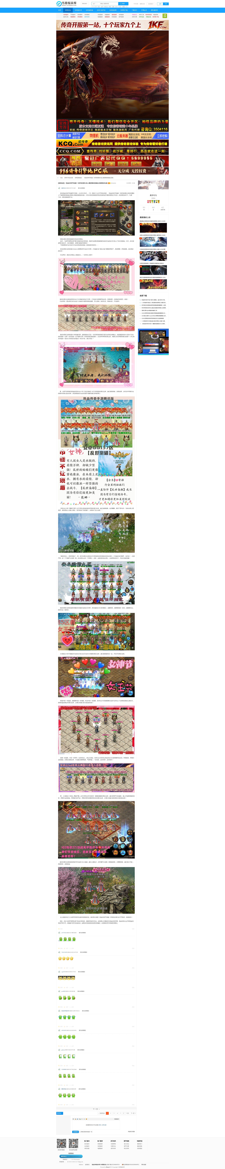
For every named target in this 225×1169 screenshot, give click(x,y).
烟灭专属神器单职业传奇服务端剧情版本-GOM (152, 277)
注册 (160, 3)
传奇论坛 (68, 10)
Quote (82, 1119)
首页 (59, 10)
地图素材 (100, 1148)
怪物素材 (100, 17)
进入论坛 (126, 1144)
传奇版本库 (78, 10)
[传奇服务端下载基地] (66, 3)
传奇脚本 (80, 14)
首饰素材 (121, 14)
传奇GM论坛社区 (68, 177)
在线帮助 (113, 1144)
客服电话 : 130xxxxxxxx (71, 1159)
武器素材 (100, 14)
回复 (61, 929)
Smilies (86, 1119)
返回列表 (102, 1113)
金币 (102, 6)
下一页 (132, 1113)
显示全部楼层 (81, 188)
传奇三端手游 (101, 10)
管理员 (153, 198)
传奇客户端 (124, 10)
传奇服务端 (89, 10)
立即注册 (104, 1125)
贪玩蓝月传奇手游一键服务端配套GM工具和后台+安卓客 (155, 323)
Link (80, 1119)
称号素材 (121, 17)
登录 (166, 3)
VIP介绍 (136, 3)
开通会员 (144, 10)
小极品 (123, 6)
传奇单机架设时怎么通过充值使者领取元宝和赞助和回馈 (155, 308)
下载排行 (134, 10)
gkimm (63, 1050)
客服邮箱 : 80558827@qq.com (71, 1161)
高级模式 (116, 1119)
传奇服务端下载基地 (58, 177)
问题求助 (155, 14)
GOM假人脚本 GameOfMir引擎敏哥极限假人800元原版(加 (155, 315)
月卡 (95, 6)
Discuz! (108, 1167)
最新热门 (139, 1144)
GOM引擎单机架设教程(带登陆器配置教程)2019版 (153, 313)
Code (84, 1119)
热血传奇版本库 (66, 1010)
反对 (73, 948)
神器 (110, 6)
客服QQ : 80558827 (72, 1156)
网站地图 (144, 1164)
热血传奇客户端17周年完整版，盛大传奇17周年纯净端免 (155, 300)
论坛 (61, 177)
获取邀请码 (154, 10)
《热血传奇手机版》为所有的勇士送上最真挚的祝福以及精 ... (98, 177)
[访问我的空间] (153, 192)
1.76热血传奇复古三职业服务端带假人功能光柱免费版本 (155, 302)
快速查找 (150, 3)
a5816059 (64, 1030)
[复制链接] (113, 183)
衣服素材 (107, 14)
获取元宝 (142, 3)
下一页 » (96, 1109)
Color (75, 1119)
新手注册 (126, 1146)
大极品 (128, 6)
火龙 (119, 6)
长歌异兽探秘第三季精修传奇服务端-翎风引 (152, 263)
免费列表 (165, 15)
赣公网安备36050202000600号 (131, 1164)
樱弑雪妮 (64, 1089)
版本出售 (65, 17)
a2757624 (64, 932)
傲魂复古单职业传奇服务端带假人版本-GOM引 (152, 221)
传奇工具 (141, 14)
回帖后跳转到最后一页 (86, 1131)
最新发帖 (139, 1146)
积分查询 (126, 1148)
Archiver (81, 1164)
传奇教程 (87, 14)
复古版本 (86, 1144)
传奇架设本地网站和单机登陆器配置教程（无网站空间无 (155, 305)
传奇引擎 (134, 17)
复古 (99, 6)
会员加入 (87, 1164)
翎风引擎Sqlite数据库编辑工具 (148, 310)
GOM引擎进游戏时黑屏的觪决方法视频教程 (152, 318)
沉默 (113, 6)
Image (77, 1119)
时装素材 (114, 17)
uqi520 (63, 971)
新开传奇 (113, 1148)
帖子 (94, 3)
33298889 (64, 1069)
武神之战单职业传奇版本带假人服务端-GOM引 (152, 235)
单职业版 (86, 1148)
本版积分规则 (131, 1131)
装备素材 (100, 1144)
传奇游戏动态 (78, 177)
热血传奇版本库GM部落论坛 (99, 1164)
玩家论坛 (113, 1146)
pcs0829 (64, 991)
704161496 (64, 952)
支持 (67, 948)
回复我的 (139, 1148)
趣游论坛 (64, 188)
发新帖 (59, 1113)
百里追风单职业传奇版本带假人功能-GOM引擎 (152, 249)
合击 (116, 6)
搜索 (123, 3)
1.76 (92, 6)
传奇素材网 (112, 10)
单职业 (106, 6)
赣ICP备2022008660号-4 (113, 1164)
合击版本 (86, 1146)
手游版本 (72, 14)
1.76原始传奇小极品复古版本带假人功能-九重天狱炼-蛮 (155, 321)
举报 (133, 929)
